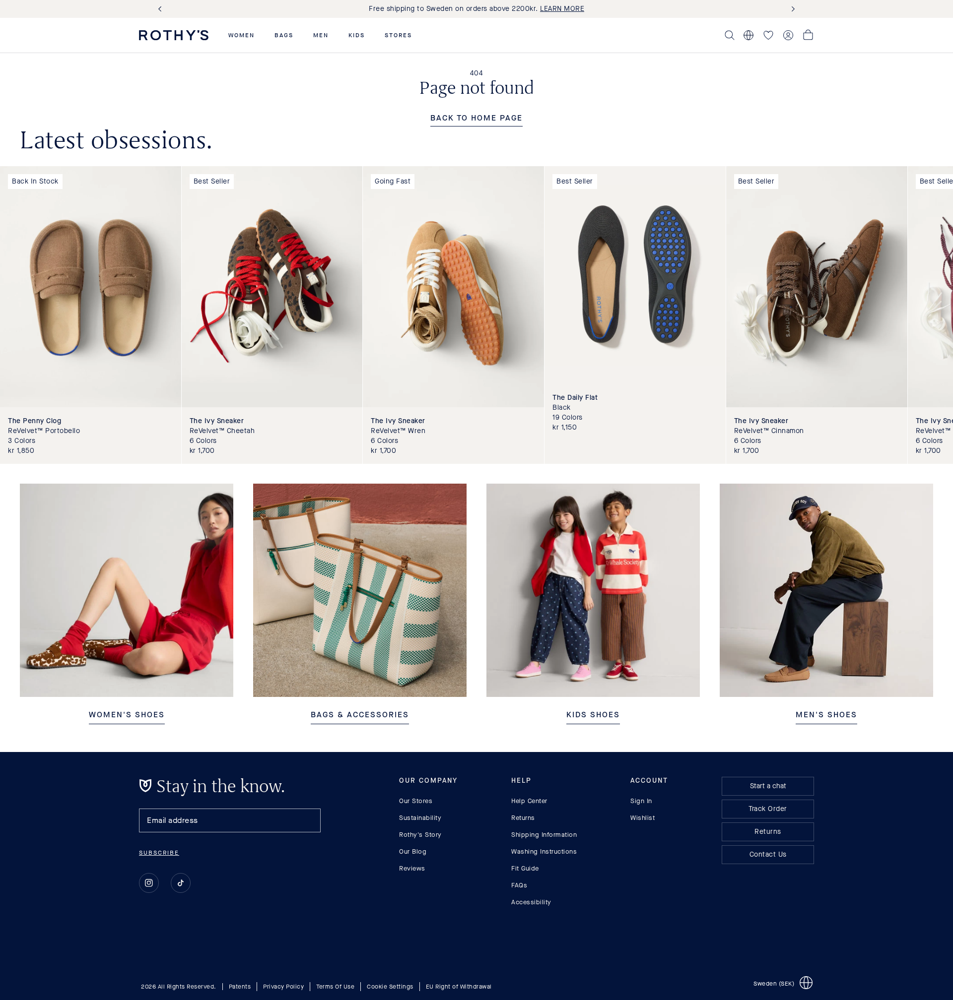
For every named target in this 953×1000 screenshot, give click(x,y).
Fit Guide (525, 868)
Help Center (529, 801)
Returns (523, 817)
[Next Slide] (791, 9)
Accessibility (531, 902)
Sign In (641, 801)
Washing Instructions (544, 851)
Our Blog (412, 851)
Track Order (768, 808)
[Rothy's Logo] (173, 35)
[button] (241, 35)
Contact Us (768, 854)
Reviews (412, 868)
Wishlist (642, 817)
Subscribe (159, 853)
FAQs (519, 885)
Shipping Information (544, 834)
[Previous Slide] (162, 9)
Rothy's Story (420, 834)
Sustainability (420, 817)
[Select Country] (748, 35)
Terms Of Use (335, 987)
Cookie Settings (390, 987)
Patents (240, 987)
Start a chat (768, 786)
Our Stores (415, 801)
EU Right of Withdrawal (459, 987)
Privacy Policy (283, 987)
